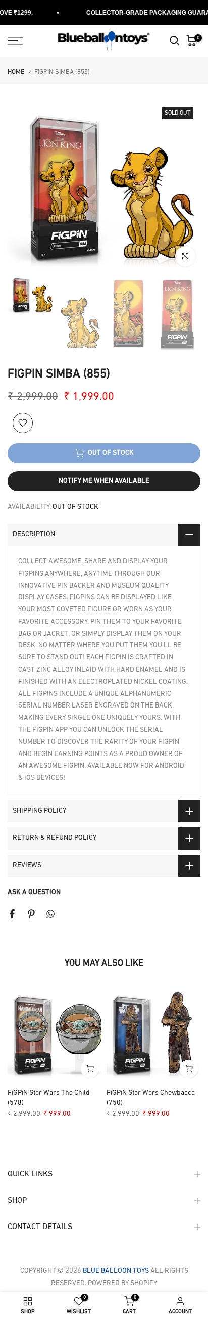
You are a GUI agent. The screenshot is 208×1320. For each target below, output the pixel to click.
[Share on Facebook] (12, 913)
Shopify (143, 1283)
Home (16, 72)
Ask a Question (34, 893)
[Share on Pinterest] (31, 913)
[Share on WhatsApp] (50, 913)
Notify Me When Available (104, 481)
